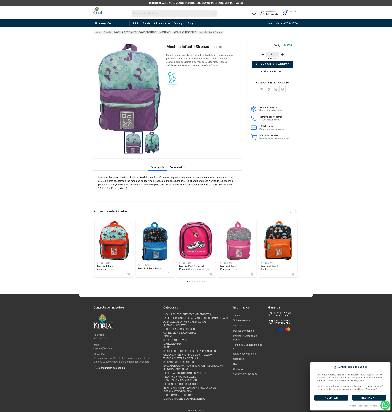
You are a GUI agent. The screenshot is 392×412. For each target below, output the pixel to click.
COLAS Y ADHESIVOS (175, 340)
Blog (190, 23)
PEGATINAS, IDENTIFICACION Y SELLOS (185, 373)
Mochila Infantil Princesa (229, 268)
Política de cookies (378, 406)
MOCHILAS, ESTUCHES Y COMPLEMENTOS (135, 32)
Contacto (238, 369)
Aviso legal (239, 325)
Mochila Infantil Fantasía (270, 268)
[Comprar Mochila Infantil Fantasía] (292, 274)
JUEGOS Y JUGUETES (175, 325)
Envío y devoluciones (244, 353)
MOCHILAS (165, 32)
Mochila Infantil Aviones (105, 268)
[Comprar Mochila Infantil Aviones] (128, 274)
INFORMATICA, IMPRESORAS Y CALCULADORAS (189, 387)
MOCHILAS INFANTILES (185, 32)
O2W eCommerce (196, 410)
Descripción (157, 167)
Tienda (146, 23)
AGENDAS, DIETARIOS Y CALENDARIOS (184, 321)
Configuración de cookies (111, 367)
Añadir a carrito (275, 64)
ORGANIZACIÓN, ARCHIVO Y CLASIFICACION (187, 354)
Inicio (136, 23)
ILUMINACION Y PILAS (175, 369)
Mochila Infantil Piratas (154, 268)
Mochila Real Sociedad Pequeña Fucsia (194, 268)
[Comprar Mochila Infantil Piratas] (169, 274)
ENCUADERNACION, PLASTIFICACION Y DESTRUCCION (193, 365)
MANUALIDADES (172, 343)
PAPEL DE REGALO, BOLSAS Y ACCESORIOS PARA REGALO (195, 318)
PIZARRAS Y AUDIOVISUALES (179, 376)
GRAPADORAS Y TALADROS (178, 362)
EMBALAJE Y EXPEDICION (177, 391)
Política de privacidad (358, 406)
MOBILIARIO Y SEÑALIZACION (180, 380)
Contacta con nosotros (245, 373)
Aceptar (331, 397)
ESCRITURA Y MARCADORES (179, 329)
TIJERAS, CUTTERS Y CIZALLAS (180, 358)
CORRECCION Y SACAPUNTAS (179, 332)
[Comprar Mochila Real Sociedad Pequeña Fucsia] (210, 274)
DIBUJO (167, 336)
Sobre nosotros (161, 23)
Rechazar (369, 397)
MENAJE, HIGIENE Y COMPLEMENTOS (184, 398)
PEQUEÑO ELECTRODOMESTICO (181, 384)
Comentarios (177, 167)
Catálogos (179, 23)
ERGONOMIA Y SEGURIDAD (178, 395)
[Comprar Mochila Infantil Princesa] (251, 274)
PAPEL (167, 347)
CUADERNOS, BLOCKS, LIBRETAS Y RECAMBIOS (189, 351)
